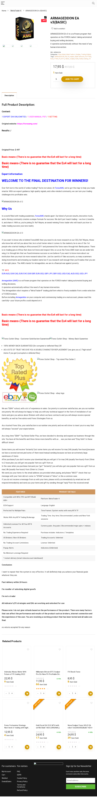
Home (4, 11)
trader (81, 59)
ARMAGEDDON (59, 56)
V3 (90, 59)
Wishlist (5, 778)
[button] (45, 17)
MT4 (62, 59)
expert (72, 56)
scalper (72, 59)
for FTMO (88, 56)
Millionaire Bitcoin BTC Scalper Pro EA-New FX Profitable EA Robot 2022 (48, 674)
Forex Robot (62, 54)
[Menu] (3, 3)
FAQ (18, 771)
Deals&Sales (6, 781)
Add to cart (72, 79)
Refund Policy (22, 790)
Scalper (78, 54)
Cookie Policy (22, 778)
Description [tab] (9, 95)
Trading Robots (86, 54)
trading (86, 59)
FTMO (56, 59)
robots (67, 59)
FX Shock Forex (74, 672)
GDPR (19, 775)
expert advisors (79, 56)
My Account (6, 771)
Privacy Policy (22, 781)
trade (76, 59)
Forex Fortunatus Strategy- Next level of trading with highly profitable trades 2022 (16, 727)
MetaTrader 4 (16, 11)
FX (60, 59)
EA (68, 56)
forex (52, 59)
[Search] (93, 3)
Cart (3, 775)
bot (66, 56)
